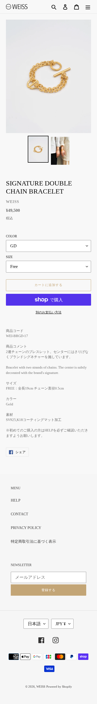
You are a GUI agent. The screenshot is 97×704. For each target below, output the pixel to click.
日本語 (34, 623)
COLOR (11, 236)
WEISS (40, 686)
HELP (15, 500)
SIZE (9, 257)
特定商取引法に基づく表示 (33, 541)
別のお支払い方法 (48, 312)
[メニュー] (87, 6)
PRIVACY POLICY (26, 528)
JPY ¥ (61, 623)
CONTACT (19, 514)
